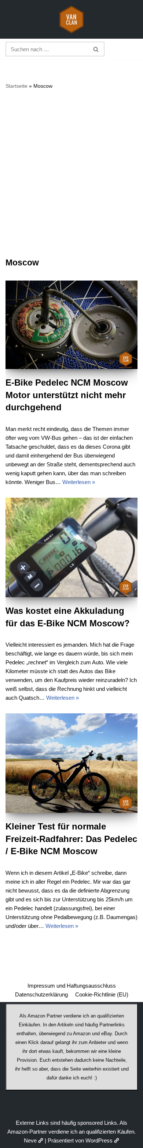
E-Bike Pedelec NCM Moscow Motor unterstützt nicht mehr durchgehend (67, 395)
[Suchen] (96, 49)
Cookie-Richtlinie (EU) (101, 994)
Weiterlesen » (78, 482)
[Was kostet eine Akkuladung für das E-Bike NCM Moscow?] (72, 547)
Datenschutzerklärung (41, 994)
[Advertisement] (71, 173)
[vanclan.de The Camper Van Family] (72, 19)
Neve (30, 1140)
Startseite (16, 86)
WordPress (99, 1140)
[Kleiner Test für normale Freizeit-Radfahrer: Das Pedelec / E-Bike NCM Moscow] (72, 763)
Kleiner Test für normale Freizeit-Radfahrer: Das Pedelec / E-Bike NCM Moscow (71, 838)
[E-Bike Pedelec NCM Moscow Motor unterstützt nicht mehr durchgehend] (72, 325)
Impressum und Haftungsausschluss (71, 985)
